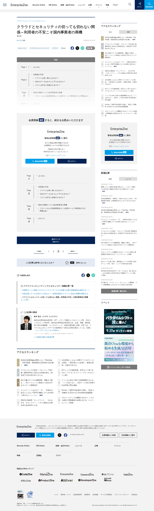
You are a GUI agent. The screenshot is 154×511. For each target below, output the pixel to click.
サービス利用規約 (106, 494)
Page (24, 67)
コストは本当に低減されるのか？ (47, 85)
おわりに (41, 218)
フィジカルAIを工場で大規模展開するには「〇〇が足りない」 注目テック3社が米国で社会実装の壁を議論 (78, 382)
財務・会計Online (67, 5)
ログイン (73, 161)
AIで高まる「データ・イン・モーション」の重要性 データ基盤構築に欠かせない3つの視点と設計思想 (119, 283)
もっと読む (25, 299)
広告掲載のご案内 (128, 435)
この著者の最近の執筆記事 (44, 337)
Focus (63, 48)
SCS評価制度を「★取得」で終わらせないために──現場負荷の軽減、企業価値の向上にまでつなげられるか (119, 199)
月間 (128, 32)
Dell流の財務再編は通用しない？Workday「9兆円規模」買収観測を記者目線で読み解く (37, 362)
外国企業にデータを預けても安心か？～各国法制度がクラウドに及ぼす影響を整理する (55, 293)
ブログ (115, 5)
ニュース (81, 5)
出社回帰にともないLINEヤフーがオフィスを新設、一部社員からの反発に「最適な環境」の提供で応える (78, 362)
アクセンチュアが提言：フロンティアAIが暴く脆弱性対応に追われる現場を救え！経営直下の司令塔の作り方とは (37, 372)
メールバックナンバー (57, 155)
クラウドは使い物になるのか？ (47, 78)
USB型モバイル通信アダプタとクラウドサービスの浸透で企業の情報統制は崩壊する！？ (56, 290)
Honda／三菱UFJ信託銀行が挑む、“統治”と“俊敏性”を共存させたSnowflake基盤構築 (78, 391)
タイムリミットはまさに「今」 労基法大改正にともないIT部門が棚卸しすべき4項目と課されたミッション (37, 392)
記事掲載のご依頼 (109, 435)
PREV (39, 251)
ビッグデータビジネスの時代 (47, 330)
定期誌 (38, 455)
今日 (110, 32)
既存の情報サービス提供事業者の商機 (52, 205)
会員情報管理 (77, 494)
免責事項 (87, 494)
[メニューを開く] (5, 5)
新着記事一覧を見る (119, 291)
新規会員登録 (41, 161)
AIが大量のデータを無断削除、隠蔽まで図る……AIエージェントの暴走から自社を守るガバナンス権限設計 (37, 382)
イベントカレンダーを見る (120, 367)
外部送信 (134, 494)
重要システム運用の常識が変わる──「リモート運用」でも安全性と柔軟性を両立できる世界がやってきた (118, 188)
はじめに (36, 67)
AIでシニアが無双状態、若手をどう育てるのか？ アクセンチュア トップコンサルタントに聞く (78, 372)
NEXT (72, 251)
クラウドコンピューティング (39, 48)
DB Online (53, 5)
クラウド (55, 48)
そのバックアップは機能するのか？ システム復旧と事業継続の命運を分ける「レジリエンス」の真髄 (78, 400)
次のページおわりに (56, 240)
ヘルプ (56, 494)
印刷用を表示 (25, 275)
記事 (90, 5)
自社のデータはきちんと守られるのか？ (50, 81)
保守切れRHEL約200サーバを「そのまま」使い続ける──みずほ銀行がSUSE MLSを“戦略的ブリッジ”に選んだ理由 (118, 273)
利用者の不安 (38, 74)
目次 (56, 59)
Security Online (38, 5)
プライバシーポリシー (122, 494)
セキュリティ (22, 48)
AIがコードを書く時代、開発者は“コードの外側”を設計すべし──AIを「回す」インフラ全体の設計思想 (119, 262)
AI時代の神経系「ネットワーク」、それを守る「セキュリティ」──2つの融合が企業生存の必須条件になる (37, 402)
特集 (107, 5)
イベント (98, 5)
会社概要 (95, 494)
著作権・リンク (66, 494)
